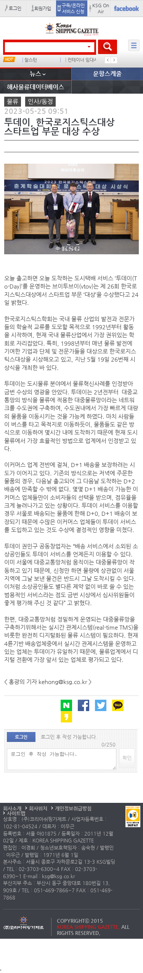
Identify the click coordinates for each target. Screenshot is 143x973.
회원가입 (42, 8)
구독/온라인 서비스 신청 (73, 8)
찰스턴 (30, 59)
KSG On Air (100, 8)
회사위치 (38, 808)
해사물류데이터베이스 (35, 87)
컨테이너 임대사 (82, 59)
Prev (107, 60)
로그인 (15, 8)
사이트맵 (16, 813)
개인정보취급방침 (73, 808)
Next (114, 60)
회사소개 (12, 808)
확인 (127, 758)
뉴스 (35, 73)
